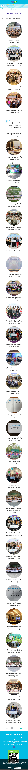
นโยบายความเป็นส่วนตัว (16, 763)
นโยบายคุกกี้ (4, 765)
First (7, 728)
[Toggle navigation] (26, 5)
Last (21, 728)
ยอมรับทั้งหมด (17, 767)
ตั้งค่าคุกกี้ (10, 767)
